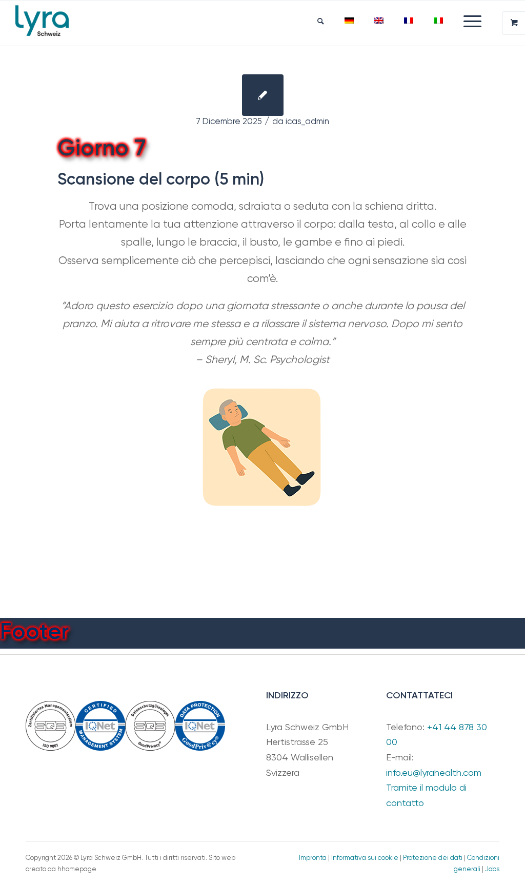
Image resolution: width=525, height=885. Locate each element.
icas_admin (307, 121)
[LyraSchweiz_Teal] (41, 23)
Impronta (313, 857)
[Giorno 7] (263, 95)
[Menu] (467, 21)
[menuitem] (320, 21)
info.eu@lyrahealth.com (433, 772)
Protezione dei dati (432, 857)
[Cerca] (320, 21)
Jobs (492, 869)
